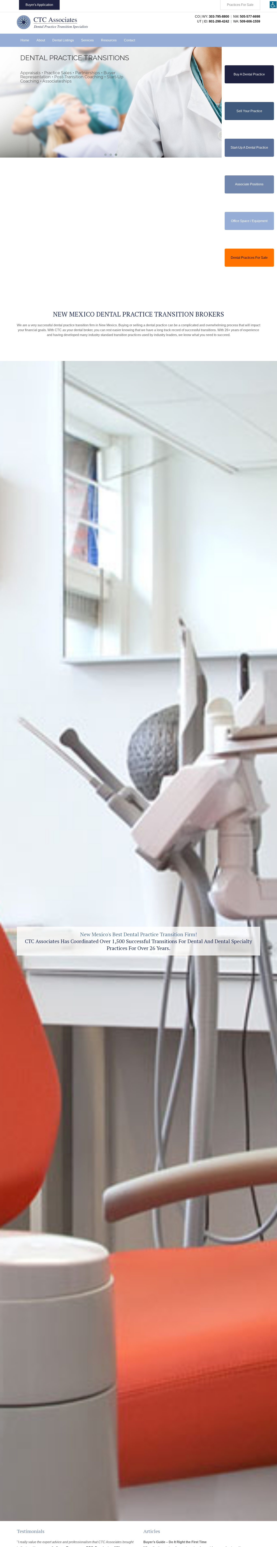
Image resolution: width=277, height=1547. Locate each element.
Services (87, 40)
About (41, 40)
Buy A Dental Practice (249, 74)
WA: (246, 21)
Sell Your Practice (249, 111)
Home (24, 40)
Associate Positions (249, 184)
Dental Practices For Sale (249, 257)
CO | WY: (212, 16)
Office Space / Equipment (249, 221)
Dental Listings (63, 40)
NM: (246, 16)
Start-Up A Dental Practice (249, 147)
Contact (129, 40)
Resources (109, 40)
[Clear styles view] (273, 5)
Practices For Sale (240, 4)
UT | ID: (213, 21)
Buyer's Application (39, 4)
